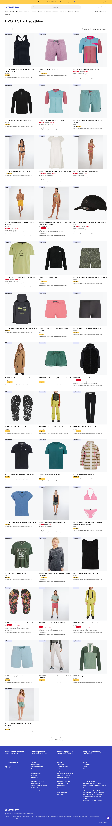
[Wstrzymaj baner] (103, 2)
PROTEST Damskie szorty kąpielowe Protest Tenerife (55, 378)
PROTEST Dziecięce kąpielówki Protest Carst (87, 328)
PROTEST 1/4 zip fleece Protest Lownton (85, 676)
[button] (86, 73)
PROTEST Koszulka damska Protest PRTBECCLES (54, 522)
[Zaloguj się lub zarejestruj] (101, 7)
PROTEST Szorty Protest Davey (48, 69)
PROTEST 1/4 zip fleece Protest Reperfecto (18, 120)
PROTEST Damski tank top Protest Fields (85, 573)
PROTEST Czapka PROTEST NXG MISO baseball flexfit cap (89, 223)
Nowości (77, 11)
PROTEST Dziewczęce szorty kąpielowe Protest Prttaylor (54, 329)
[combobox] (99, 29)
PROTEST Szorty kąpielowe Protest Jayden (18, 676)
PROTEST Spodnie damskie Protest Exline (86, 427)
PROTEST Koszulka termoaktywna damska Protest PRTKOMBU (55, 574)
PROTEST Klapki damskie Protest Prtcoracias (18, 427)
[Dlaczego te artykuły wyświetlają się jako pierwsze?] (82, 29)
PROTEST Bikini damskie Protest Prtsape (17, 171)
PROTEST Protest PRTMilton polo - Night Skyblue (20, 474)
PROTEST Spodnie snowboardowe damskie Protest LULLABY (55, 677)
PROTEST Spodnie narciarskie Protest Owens (87, 623)
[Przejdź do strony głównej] (12, 7)
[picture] (22, 50)
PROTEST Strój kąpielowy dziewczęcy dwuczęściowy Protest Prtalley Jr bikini (55, 223)
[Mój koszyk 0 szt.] (105, 7)
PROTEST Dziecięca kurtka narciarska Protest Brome (21, 328)
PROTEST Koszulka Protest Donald (49, 474)
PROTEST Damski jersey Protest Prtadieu (51, 120)
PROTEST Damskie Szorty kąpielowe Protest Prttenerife (18, 724)
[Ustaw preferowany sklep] (94, 7)
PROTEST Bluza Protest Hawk (48, 277)
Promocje (70, 11)
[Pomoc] (98, 7)
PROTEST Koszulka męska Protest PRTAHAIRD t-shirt (21, 277)
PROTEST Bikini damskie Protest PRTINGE (86, 171)
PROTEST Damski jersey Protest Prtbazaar (86, 69)
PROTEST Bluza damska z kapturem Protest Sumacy (89, 378)
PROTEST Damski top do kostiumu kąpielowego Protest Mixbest (20, 70)
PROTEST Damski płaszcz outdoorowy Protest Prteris (21, 378)
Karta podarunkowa (100, 11)
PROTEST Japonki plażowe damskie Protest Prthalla (21, 623)
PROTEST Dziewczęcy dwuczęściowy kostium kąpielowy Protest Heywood (87, 523)
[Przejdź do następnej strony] (61, 739)
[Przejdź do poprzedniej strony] (50, 739)
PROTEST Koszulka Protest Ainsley (15, 573)
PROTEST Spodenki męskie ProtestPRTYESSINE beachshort (19, 223)
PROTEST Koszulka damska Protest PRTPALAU (53, 623)
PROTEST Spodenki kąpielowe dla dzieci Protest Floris (90, 277)
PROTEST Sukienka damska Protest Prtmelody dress (55, 171)
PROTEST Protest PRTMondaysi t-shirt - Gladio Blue (20, 522)
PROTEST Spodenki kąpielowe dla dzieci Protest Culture (88, 121)
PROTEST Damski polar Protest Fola (84, 474)
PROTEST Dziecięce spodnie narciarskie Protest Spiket (56, 427)
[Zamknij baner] (106, 2)
